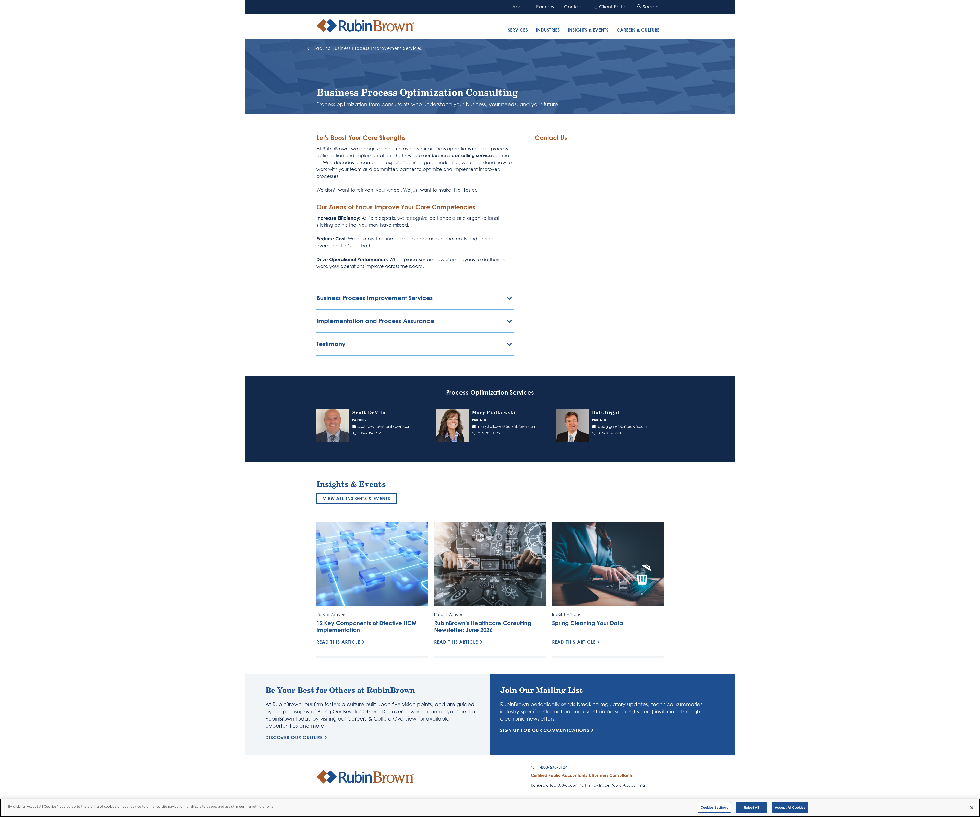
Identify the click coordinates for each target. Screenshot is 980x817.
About (519, 6)
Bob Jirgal (605, 412)
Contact (573, 6)
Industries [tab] (548, 30)
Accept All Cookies (790, 807)
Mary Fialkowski (494, 412)
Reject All (751, 807)
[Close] (971, 807)
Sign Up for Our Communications (544, 730)
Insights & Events (588, 30)
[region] (490, 808)
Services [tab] (518, 30)
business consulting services (463, 155)
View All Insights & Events (356, 498)
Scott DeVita (369, 412)
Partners (545, 6)
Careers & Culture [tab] (638, 30)
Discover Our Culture (294, 737)
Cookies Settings (714, 807)
